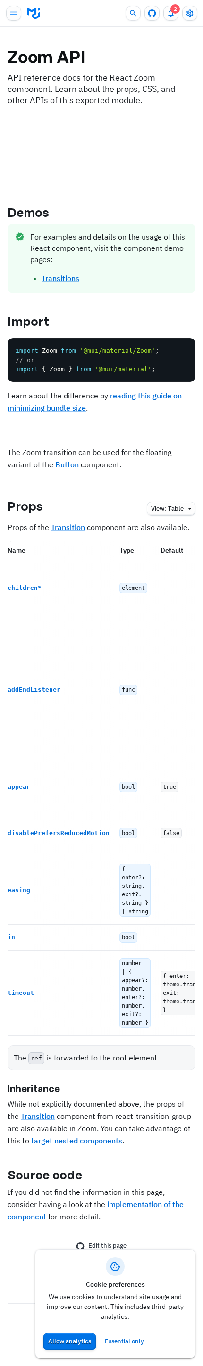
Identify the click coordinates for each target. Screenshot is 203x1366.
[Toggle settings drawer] (189, 13)
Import (29, 321)
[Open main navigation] (13, 13)
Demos (29, 212)
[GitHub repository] (152, 13)
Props (25, 505)
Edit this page (107, 1246)
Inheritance (34, 1088)
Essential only (124, 1341)
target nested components (76, 1140)
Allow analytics (69, 1341)
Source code (45, 1174)
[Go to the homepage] (33, 13)
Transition (68, 527)
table (167, 509)
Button (67, 464)
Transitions (60, 278)
